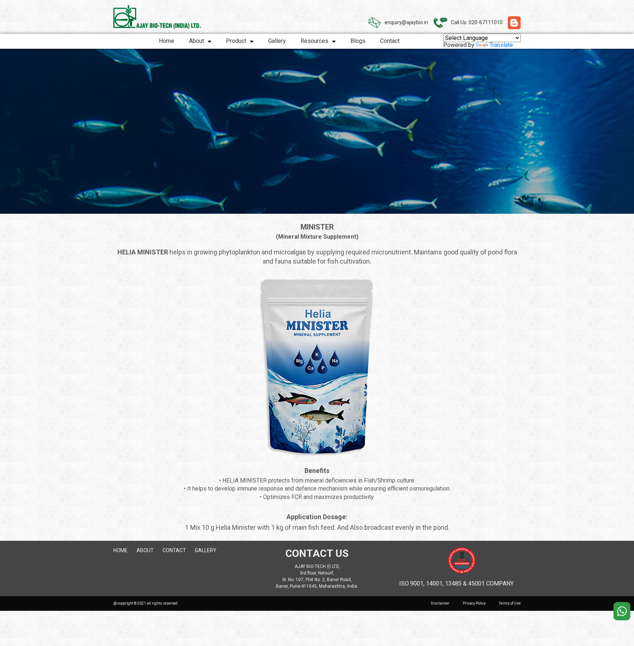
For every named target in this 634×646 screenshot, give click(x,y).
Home (166, 40)
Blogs (357, 40)
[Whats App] (621, 611)
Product (236, 40)
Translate (501, 44)
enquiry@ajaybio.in (406, 22)
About (196, 40)
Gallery (277, 40)
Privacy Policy (474, 603)
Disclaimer (440, 603)
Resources (314, 40)
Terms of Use (510, 603)
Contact (390, 40)
